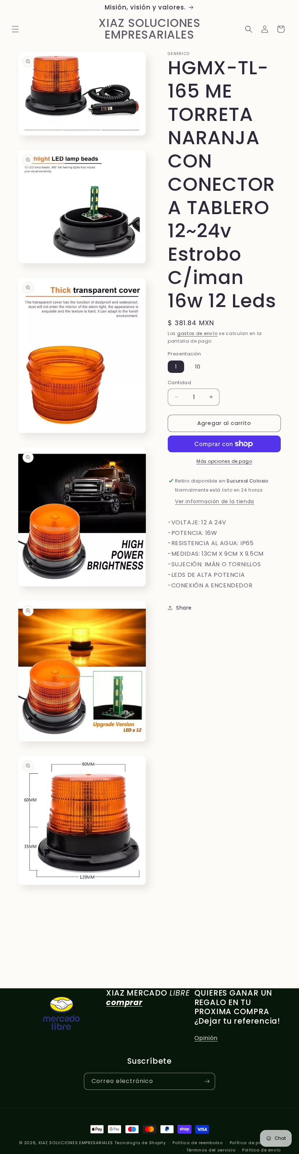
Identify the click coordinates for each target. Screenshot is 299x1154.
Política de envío (261, 1150)
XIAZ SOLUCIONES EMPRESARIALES (75, 1143)
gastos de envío (197, 333)
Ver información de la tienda (214, 501)
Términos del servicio (211, 1150)
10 (198, 366)
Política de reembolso (197, 1143)
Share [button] (184, 607)
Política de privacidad (255, 1143)
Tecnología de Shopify (140, 1143)
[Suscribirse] (207, 1081)
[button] (15, 29)
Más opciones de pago (224, 461)
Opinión (206, 1038)
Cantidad (179, 382)
